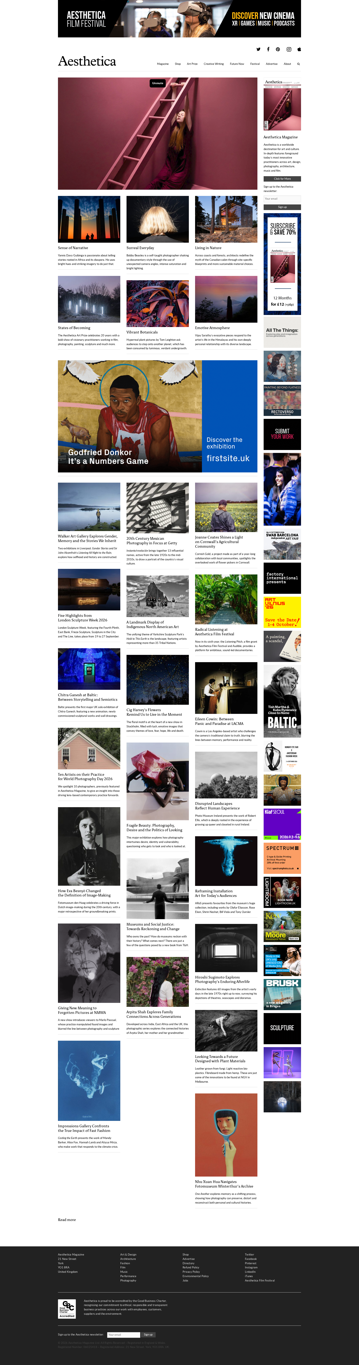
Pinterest (250, 1263)
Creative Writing (214, 63)
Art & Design (128, 1254)
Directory (188, 1263)
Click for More (282, 178)
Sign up (282, 207)
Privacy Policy (191, 1271)
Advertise (272, 63)
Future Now (237, 63)
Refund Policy (191, 1267)
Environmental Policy (196, 1276)
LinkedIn (250, 1271)
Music (124, 1271)
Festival (255, 63)
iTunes (249, 1276)
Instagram (251, 1267)
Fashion (125, 1263)
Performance (128, 1276)
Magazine (163, 63)
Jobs (185, 1280)
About (287, 63)
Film (122, 1267)
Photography (128, 1280)
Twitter (249, 1254)
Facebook (251, 1258)
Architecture (128, 1258)
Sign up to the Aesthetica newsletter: (81, 1334)
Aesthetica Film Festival (260, 1280)
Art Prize (192, 63)
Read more (67, 1219)
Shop (178, 63)
